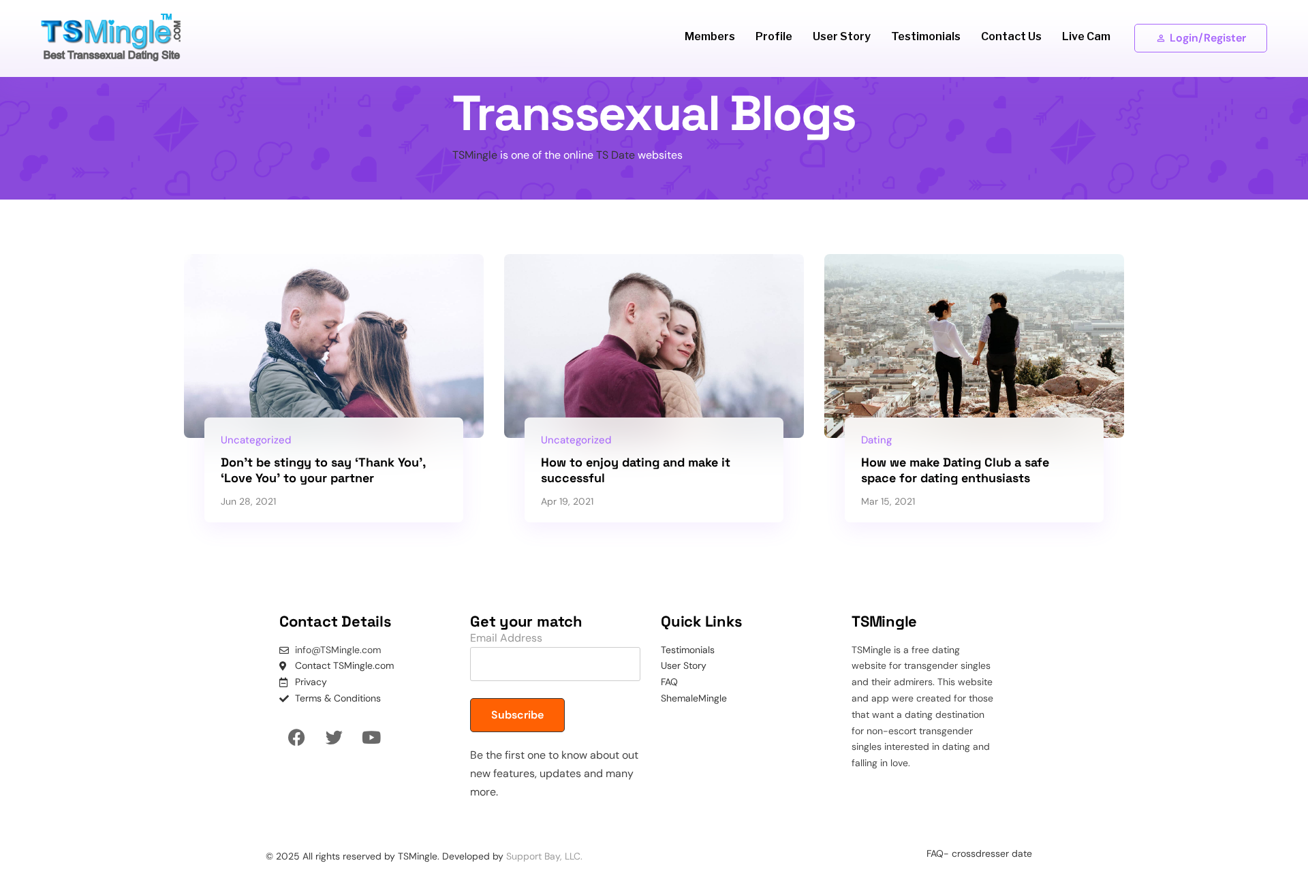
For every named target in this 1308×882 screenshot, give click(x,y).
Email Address (506, 638)
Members (710, 36)
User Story (842, 36)
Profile (774, 36)
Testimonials (926, 36)
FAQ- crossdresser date (979, 853)
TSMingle (474, 155)
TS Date (615, 155)
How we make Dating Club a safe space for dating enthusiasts (955, 470)
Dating (876, 440)
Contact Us (1011, 36)
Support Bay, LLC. (544, 856)
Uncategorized (256, 440)
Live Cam (1086, 36)
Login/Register (1208, 38)
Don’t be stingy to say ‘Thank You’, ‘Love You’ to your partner (323, 470)
